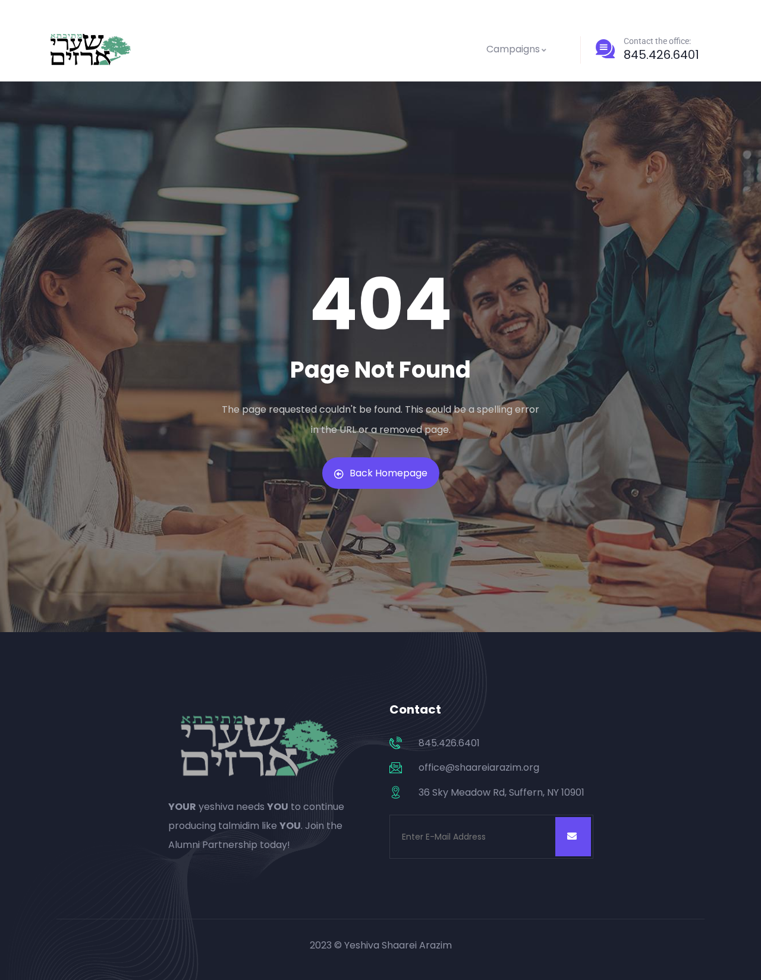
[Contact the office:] (605, 48)
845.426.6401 (661, 54)
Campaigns (513, 49)
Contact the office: (657, 41)
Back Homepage (388, 473)
